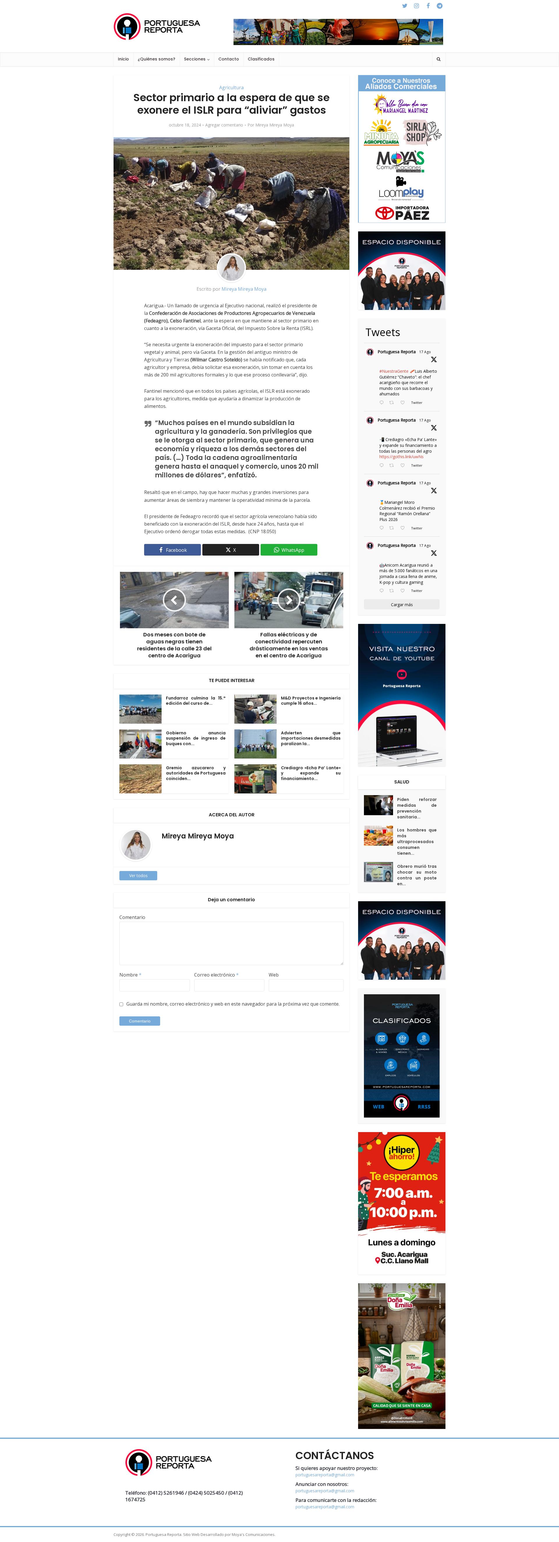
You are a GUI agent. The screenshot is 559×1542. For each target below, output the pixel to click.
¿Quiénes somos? (156, 59)
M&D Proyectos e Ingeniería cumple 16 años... (311, 700)
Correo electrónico (216, 975)
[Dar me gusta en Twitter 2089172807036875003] (404, 466)
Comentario (132, 917)
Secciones (195, 59)
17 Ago (425, 351)
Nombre (130, 975)
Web (274, 975)
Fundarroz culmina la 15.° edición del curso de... (196, 700)
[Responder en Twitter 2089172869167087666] (383, 403)
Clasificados (261, 59)
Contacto (228, 59)
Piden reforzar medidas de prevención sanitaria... (417, 808)
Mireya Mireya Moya (274, 125)
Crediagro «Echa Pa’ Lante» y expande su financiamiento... (311, 773)
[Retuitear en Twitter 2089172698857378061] (393, 591)
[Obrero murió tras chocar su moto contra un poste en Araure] (380, 872)
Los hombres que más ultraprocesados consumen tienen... (417, 841)
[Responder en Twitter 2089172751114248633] (383, 528)
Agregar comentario (224, 125)
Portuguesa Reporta (397, 351)
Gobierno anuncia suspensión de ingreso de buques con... (196, 738)
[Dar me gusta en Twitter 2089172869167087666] (404, 403)
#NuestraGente (393, 371)
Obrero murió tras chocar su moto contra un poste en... (417, 875)
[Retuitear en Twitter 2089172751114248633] (393, 528)
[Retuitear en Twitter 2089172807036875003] (393, 466)
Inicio (123, 59)
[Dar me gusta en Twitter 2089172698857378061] (404, 591)
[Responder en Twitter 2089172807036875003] (383, 466)
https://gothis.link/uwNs (401, 456)
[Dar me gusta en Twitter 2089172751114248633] (404, 528)
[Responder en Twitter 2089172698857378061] (383, 591)
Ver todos (138, 875)
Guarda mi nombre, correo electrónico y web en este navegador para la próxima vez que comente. (232, 1004)
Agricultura (231, 87)
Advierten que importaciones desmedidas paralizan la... (311, 738)
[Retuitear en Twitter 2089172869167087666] (393, 403)
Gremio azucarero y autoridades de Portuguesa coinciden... (196, 773)
